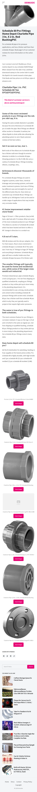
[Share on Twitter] (7, 656)
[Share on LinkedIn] (10, 656)
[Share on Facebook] (3, 656)
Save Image (18, 403)
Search (31, 666)
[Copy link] (14, 656)
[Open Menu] (3, 2)
